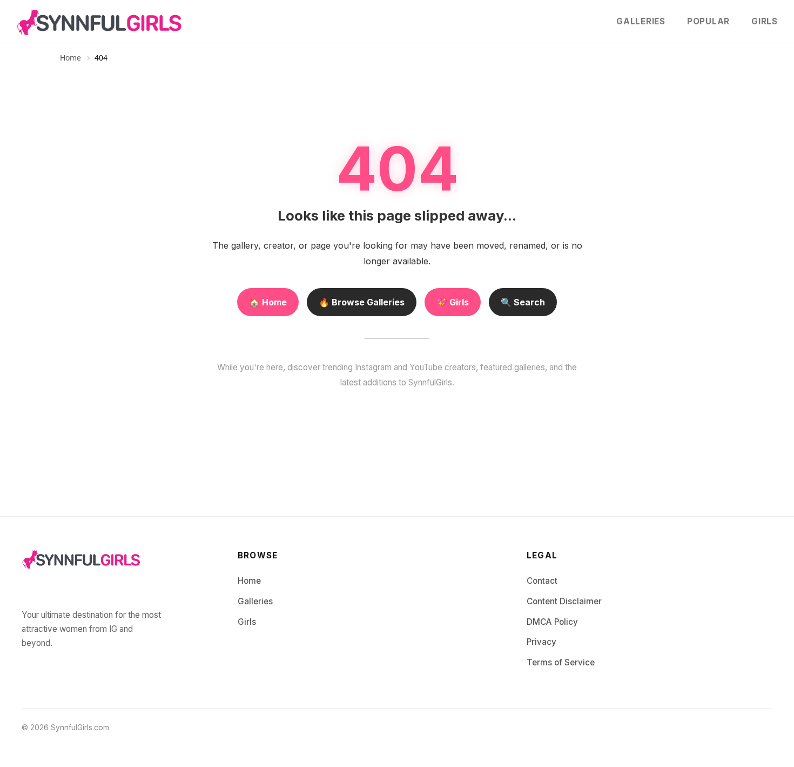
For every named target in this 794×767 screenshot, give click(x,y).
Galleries (640, 21)
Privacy (541, 642)
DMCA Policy (552, 622)
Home (70, 57)
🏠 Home (268, 302)
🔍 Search (523, 302)
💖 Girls (452, 302)
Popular (708, 21)
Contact (542, 581)
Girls (764, 21)
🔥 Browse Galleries (362, 302)
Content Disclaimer (564, 601)
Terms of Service (561, 662)
